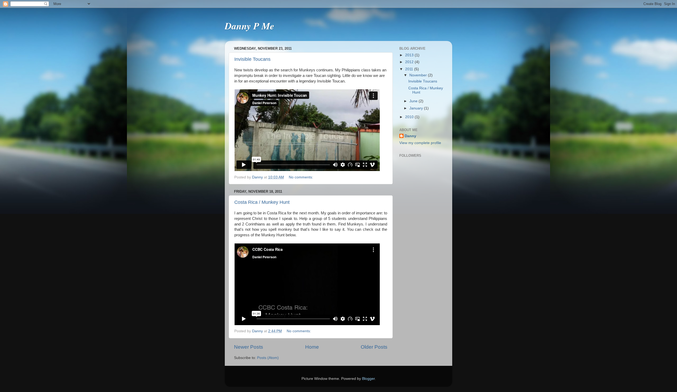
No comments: (301, 177)
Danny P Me (249, 26)
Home (312, 347)
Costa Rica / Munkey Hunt (262, 202)
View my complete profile (420, 143)
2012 (410, 62)
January (416, 108)
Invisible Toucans (252, 59)
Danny (410, 136)
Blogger (368, 379)
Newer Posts (248, 347)
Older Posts (374, 347)
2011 (409, 69)
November (418, 75)
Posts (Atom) (268, 358)
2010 (410, 117)
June (414, 101)
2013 (410, 55)
